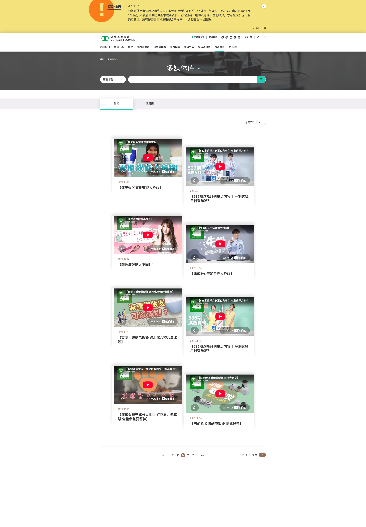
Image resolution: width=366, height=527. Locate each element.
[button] (254, 28)
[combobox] (113, 79)
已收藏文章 (199, 37)
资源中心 (112, 59)
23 (178, 455)
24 (183, 455)
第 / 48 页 (249, 454)
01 (163, 455)
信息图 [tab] (150, 104)
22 (173, 455)
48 (202, 455)
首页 (102, 59)
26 (193, 455)
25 (188, 455)
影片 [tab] (117, 104)
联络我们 (213, 37)
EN (246, 37)
